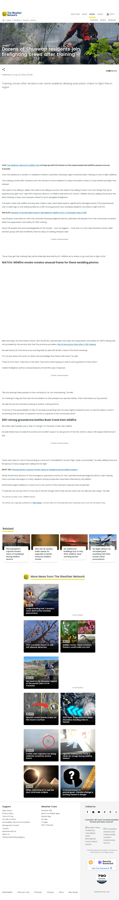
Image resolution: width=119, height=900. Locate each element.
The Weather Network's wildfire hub (23, 165)
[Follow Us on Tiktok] (104, 812)
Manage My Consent (10, 825)
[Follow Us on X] (116, 812)
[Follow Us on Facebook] (87, 812)
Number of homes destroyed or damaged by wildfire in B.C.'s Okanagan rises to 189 (48, 212)
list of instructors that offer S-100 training (77, 344)
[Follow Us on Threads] (110, 812)
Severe (25, 20)
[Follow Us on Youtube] (99, 812)
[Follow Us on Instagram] (93, 812)
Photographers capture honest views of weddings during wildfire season (45, 469)
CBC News (37, 502)
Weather (17, 20)
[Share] (3, 69)
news (9, 20)
